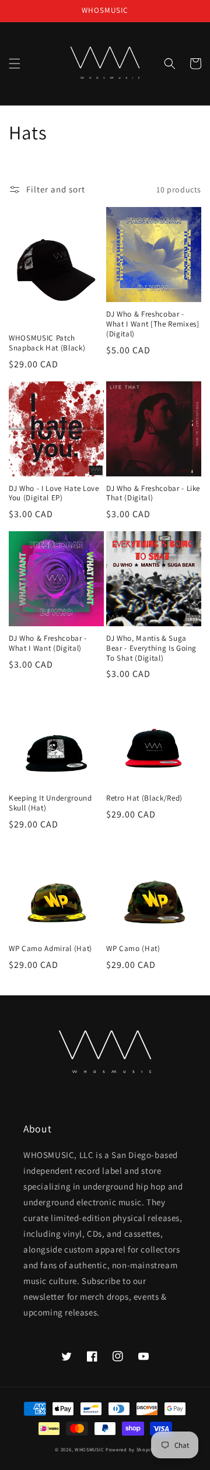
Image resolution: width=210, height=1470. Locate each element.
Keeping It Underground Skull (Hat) (50, 803)
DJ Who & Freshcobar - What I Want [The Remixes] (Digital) (153, 324)
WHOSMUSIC (89, 1449)
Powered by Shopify (130, 1449)
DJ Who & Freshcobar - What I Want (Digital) (48, 643)
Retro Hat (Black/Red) (144, 798)
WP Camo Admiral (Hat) (50, 948)
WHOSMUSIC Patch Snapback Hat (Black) (47, 343)
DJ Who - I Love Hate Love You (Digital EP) (54, 493)
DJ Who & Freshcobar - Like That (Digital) (153, 493)
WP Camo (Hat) (133, 948)
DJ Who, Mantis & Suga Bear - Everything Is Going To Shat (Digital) (151, 648)
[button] (14, 63)
